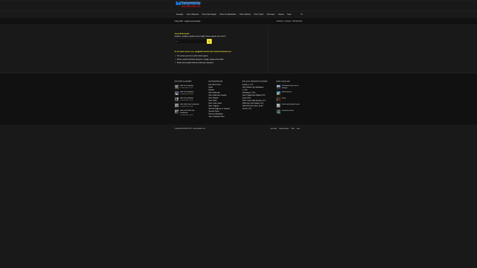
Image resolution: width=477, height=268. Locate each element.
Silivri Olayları (213, 98)
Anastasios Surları (288, 110)
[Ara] (300, 14)
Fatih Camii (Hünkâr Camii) (290, 104)
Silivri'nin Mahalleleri (215, 114)
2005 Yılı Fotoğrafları (187, 85)
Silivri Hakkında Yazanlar (217, 95)
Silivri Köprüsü (287, 91)
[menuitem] (180, 14)
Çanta (244, 98)
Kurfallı (244, 84)
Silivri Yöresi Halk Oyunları (252, 100)
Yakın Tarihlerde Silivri (216, 116)
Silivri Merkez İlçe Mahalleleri (252, 87)
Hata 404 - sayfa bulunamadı (187, 21)
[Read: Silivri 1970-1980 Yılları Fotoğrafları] (177, 111)
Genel (210, 87)
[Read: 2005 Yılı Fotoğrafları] (177, 87)
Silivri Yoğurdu (213, 106)
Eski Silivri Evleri (214, 84)
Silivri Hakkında (214, 92)
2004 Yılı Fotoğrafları (187, 91)
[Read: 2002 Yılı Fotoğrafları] (177, 99)
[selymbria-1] (188, 5)
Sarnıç (284, 98)
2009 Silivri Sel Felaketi (250, 103)
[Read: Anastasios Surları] (278, 111)
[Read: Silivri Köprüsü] (278, 93)
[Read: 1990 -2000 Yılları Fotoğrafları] (177, 105)
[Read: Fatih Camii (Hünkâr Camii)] (278, 105)
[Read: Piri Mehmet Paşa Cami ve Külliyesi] (278, 87)
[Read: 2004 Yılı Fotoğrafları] (177, 93)
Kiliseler (211, 90)
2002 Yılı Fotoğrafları (187, 98)
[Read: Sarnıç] (278, 99)
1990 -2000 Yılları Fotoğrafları (189, 104)
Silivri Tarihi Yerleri (215, 103)
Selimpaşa (246, 92)
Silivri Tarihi (212, 100)
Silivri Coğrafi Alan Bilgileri (251, 95)
